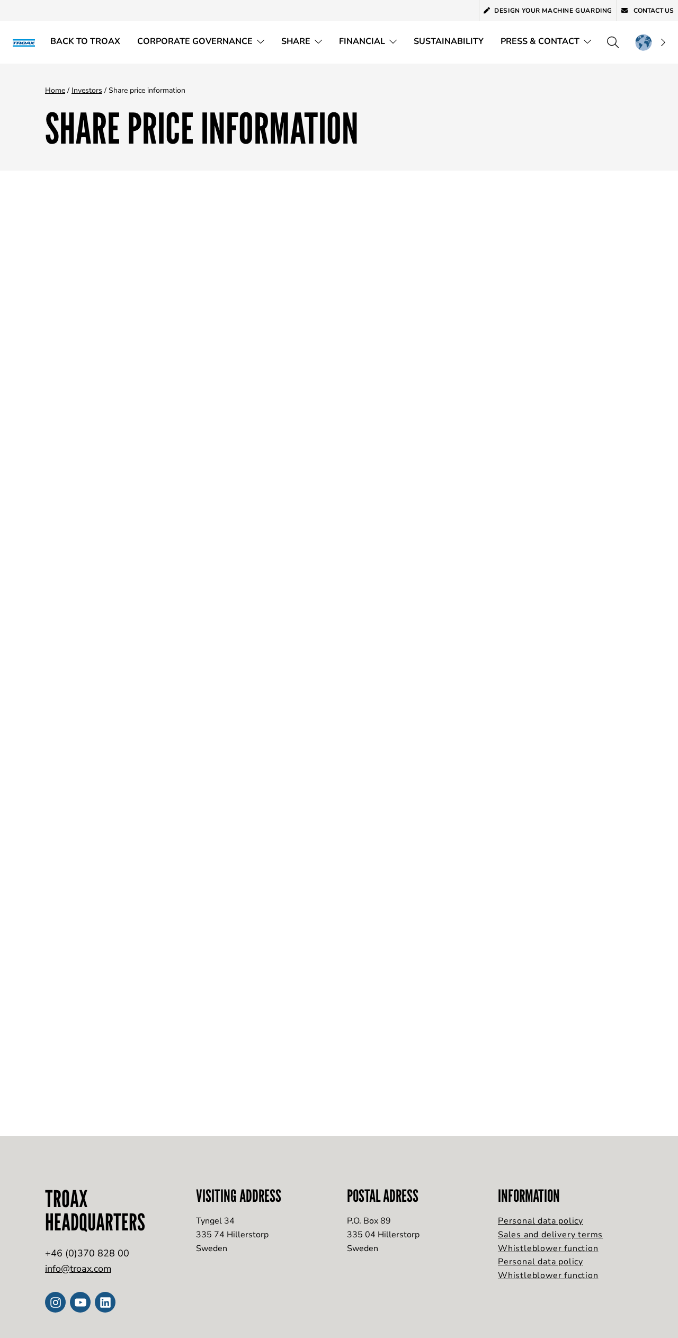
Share (295, 41)
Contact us (653, 10)
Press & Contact (540, 41)
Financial (362, 41)
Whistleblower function (548, 1248)
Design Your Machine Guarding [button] (553, 10)
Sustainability (449, 41)
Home (55, 90)
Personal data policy (540, 1221)
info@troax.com (78, 1268)
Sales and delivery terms (550, 1234)
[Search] (613, 42)
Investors (87, 90)
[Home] (27, 42)
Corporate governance (195, 41)
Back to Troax (85, 41)
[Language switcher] (650, 42)
